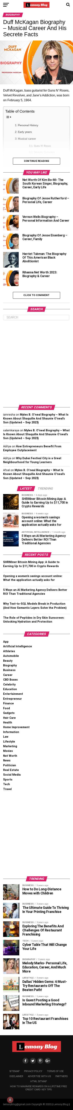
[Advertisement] (36, 362)
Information (11, 732)
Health (7, 722)
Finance (8, 703)
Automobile (11, 656)
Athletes (9, 651)
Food (6, 708)
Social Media (12, 774)
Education (10, 689)
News (7, 760)
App (6, 641)
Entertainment (13, 694)
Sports (7, 779)
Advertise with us (39, 1076)
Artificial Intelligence (17, 646)
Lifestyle (9, 741)
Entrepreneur (12, 698)
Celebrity (9, 684)
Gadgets (9, 713)
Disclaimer (16, 1076)
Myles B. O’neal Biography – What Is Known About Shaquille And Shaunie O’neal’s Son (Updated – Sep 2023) (36, 418)
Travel (7, 789)
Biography (10, 665)
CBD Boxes (10, 679)
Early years (25, 131)
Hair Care (9, 718)
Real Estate (11, 770)
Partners (61, 1076)
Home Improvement (16, 727)
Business (9, 670)
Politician (9, 765)
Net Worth (10, 756)
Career (7, 675)
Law (5, 736)
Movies (8, 751)
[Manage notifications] (10, 1100)
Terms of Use (55, 1071)
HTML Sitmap (38, 1081)
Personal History (28, 125)
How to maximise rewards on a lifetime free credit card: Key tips (38, 1088)
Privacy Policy (33, 1071)
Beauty (7, 660)
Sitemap (14, 1071)
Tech (6, 784)
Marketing (10, 746)
